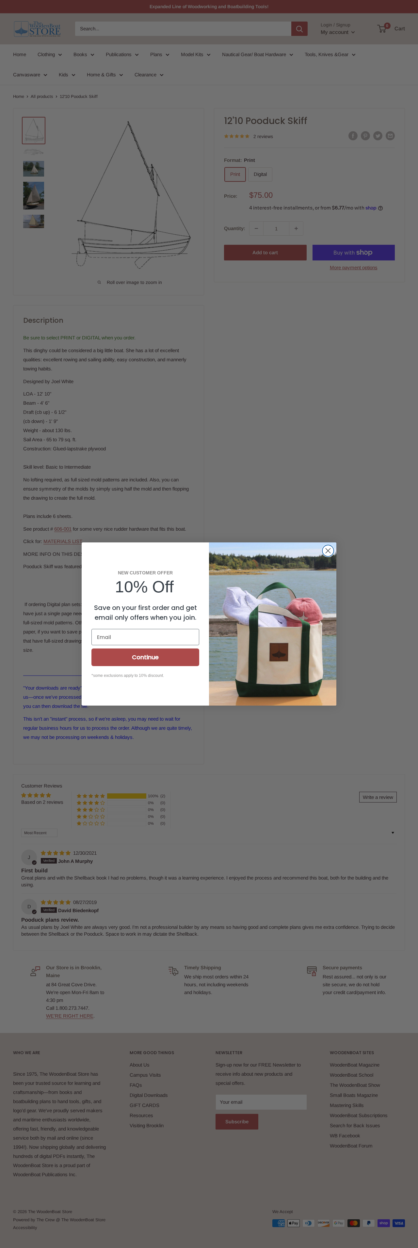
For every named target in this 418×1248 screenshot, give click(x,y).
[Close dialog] (328, 550)
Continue (145, 657)
